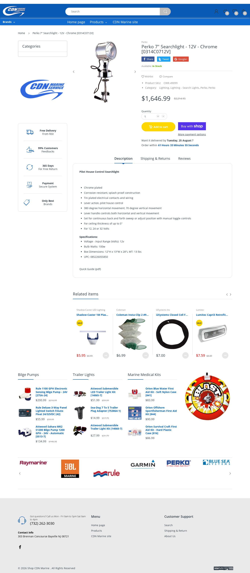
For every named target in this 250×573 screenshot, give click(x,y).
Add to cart (161, 127)
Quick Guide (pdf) (90, 269)
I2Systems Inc (163, 309)
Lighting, (164, 87)
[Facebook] (20, 547)
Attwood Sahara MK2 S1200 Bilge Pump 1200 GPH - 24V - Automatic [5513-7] (50, 431)
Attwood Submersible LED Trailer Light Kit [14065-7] (104, 392)
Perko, (204, 87)
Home (21, 33)
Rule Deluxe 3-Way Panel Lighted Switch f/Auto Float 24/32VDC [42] (51, 411)
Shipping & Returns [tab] (155, 158)
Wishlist (149, 76)
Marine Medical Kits (144, 374)
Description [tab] (123, 158)
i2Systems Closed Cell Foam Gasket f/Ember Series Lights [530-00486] (172, 315)
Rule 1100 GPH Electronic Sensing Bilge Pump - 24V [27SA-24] (51, 392)
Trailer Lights (84, 374)
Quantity (146, 111)
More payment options (192, 134)
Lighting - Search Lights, (185, 87)
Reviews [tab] (184, 158)
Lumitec (200, 309)
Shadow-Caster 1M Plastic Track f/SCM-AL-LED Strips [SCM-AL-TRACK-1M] (93, 315)
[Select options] (106, 355)
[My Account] (216, 11)
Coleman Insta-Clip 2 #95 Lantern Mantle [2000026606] (132, 315)
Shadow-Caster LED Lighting (91, 309)
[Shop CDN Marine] (14, 11)
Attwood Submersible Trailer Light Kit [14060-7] (106, 427)
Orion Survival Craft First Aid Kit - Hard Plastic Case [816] (161, 430)
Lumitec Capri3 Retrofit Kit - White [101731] (212, 315)
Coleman (121, 309)
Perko (144, 42)
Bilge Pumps (28, 374)
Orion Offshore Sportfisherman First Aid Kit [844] (161, 411)
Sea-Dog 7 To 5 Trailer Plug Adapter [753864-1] (106, 409)
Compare (168, 76)
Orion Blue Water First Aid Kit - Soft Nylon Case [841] (160, 392)
